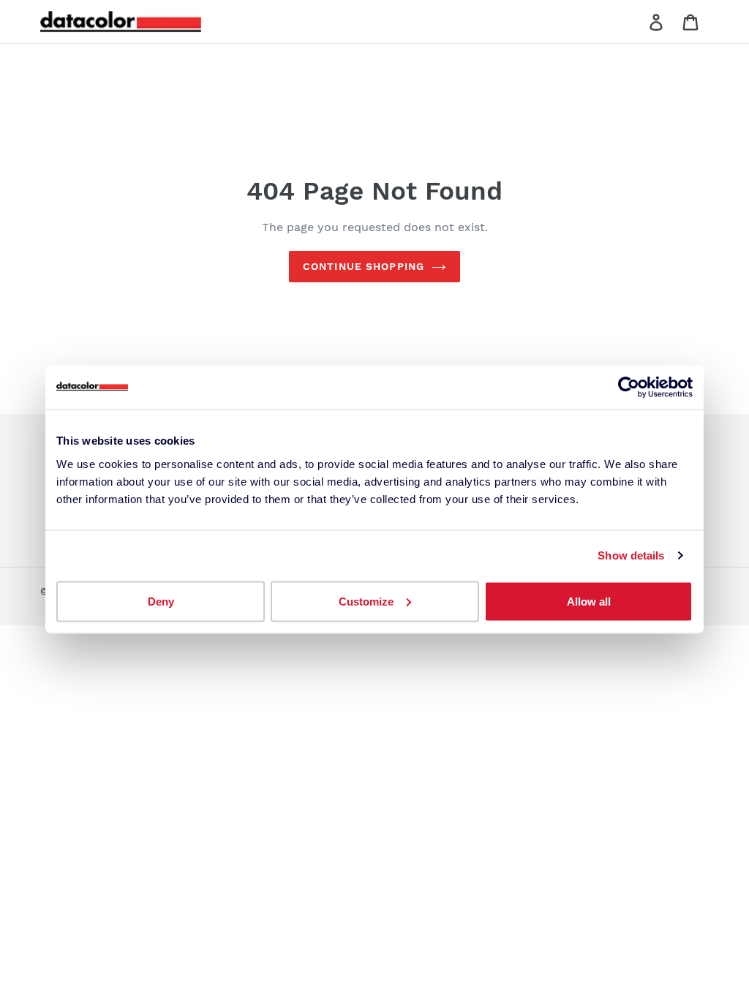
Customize (366, 601)
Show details (631, 555)
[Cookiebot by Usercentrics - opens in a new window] (629, 388)
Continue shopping (363, 266)
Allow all (589, 601)
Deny (161, 601)
